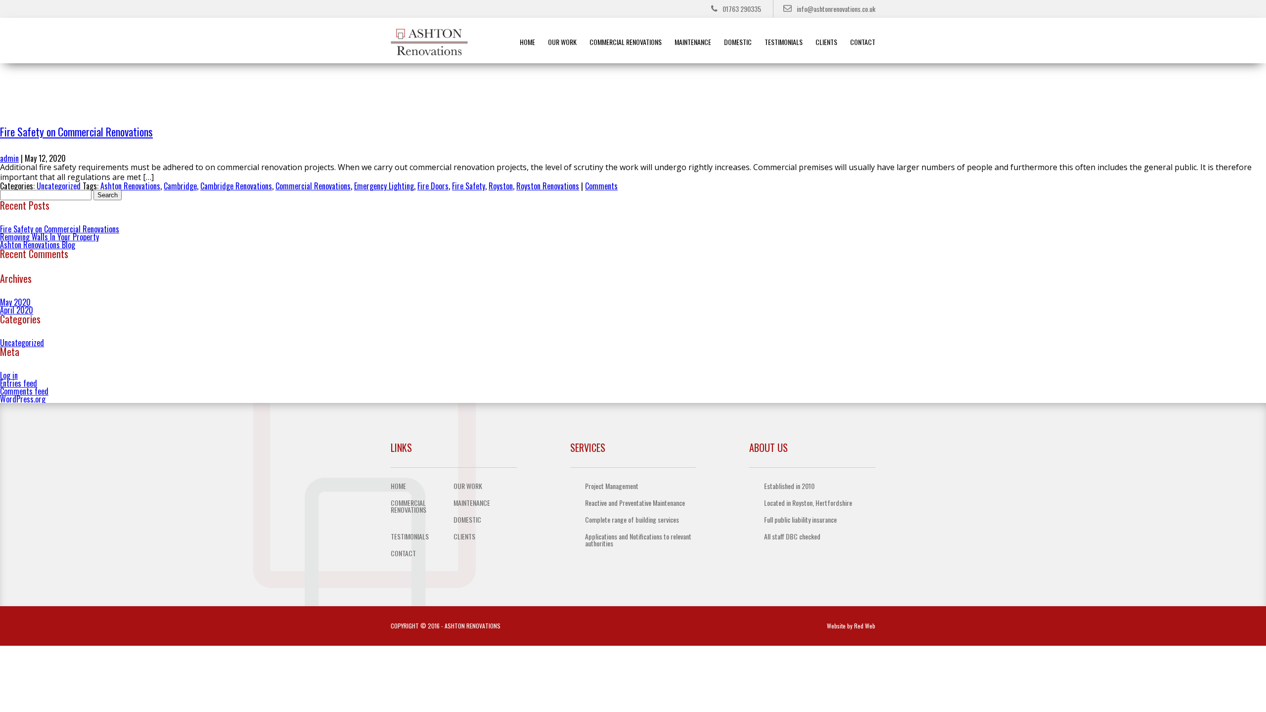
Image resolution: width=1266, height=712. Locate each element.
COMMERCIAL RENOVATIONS (625, 42)
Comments (601, 186)
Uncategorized (59, 186)
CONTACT (862, 42)
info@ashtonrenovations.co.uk (836, 8)
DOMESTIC (738, 42)
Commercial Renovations (313, 186)
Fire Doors (433, 186)
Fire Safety (468, 186)
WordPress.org (22, 399)
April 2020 (16, 310)
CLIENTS (826, 42)
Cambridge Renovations (236, 186)
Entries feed (18, 383)
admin (9, 158)
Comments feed (24, 391)
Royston (501, 186)
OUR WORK (562, 42)
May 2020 (15, 302)
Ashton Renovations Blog (37, 245)
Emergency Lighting (384, 186)
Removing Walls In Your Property (49, 237)
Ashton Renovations (130, 186)
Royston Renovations (547, 186)
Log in (9, 375)
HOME (527, 42)
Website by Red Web (851, 626)
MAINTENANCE (693, 42)
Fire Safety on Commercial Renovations (76, 131)
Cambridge (180, 186)
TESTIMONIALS (784, 42)
